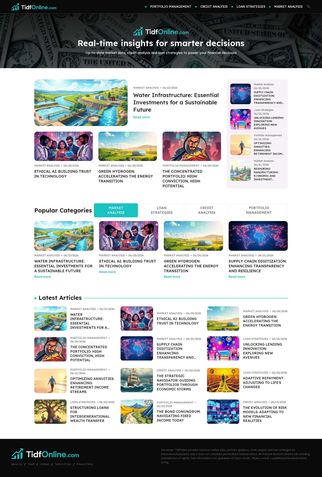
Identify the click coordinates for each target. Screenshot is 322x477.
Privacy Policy (84, 464)
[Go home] (34, 6)
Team (31, 464)
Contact (44, 464)
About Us (16, 464)
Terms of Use (63, 464)
